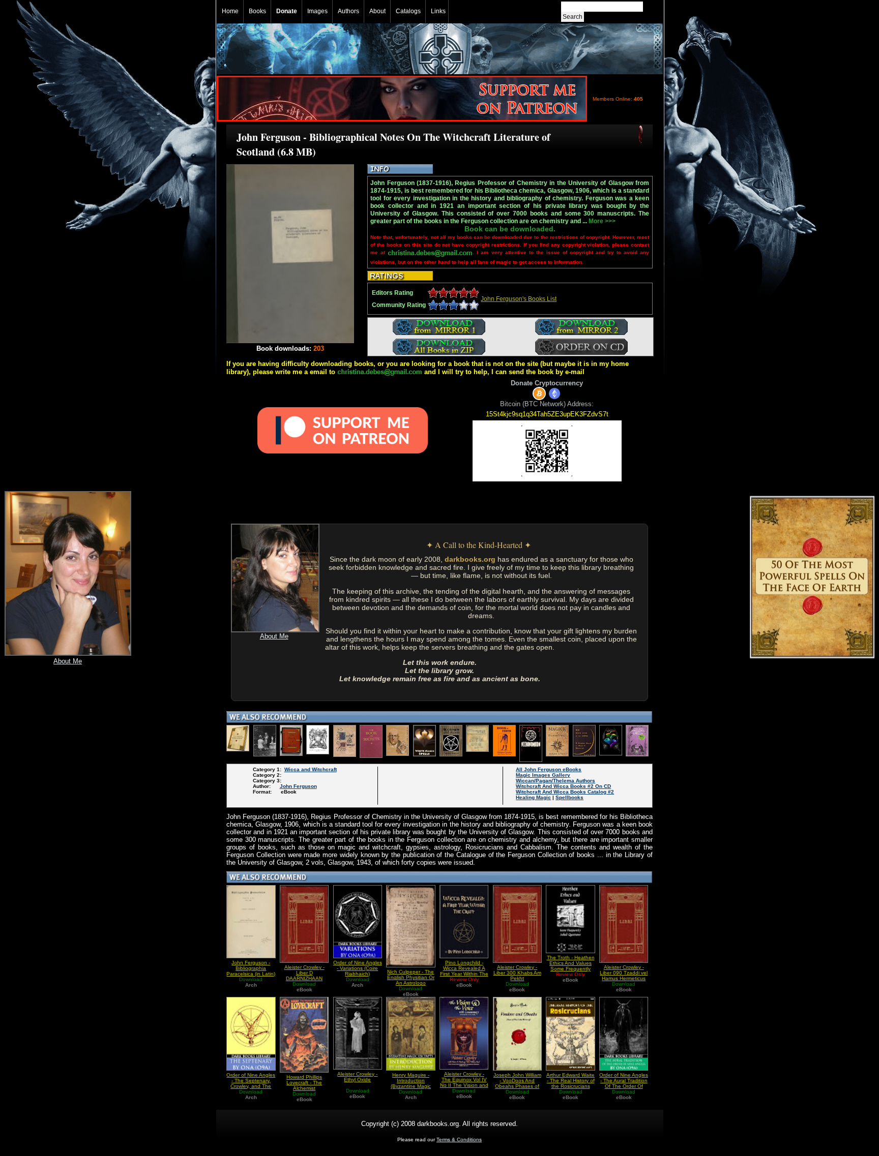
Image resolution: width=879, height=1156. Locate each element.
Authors (348, 11)
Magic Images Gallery (543, 775)
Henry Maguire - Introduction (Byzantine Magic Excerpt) (411, 1083)
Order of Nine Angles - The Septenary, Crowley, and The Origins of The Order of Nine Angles (250, 1086)
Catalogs (408, 11)
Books (257, 11)
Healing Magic (533, 797)
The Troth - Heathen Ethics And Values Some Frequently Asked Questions (571, 966)
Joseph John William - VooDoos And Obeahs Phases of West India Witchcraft (517, 1086)
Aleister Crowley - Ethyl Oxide (357, 1076)
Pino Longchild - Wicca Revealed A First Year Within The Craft (464, 971)
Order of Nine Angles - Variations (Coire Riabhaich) (357, 968)
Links (438, 11)
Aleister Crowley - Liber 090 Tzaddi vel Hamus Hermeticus (624, 972)
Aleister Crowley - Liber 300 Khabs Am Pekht (517, 972)
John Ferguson (298, 786)
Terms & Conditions (459, 1139)
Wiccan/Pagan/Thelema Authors (555, 780)
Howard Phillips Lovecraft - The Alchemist (304, 1082)
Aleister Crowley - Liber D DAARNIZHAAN (304, 972)
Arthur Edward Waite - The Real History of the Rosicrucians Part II (570, 1083)
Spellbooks (569, 797)
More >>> (602, 221)
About (377, 11)
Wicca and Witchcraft (310, 769)
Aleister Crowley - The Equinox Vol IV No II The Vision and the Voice (464, 1082)
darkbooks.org (470, 559)
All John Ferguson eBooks (548, 769)
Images (317, 11)
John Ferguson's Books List (518, 298)
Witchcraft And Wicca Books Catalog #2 (565, 792)
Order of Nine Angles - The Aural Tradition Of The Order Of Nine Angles (623, 1083)
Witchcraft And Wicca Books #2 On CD (563, 786)
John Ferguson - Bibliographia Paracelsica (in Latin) (250, 968)
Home (230, 11)
